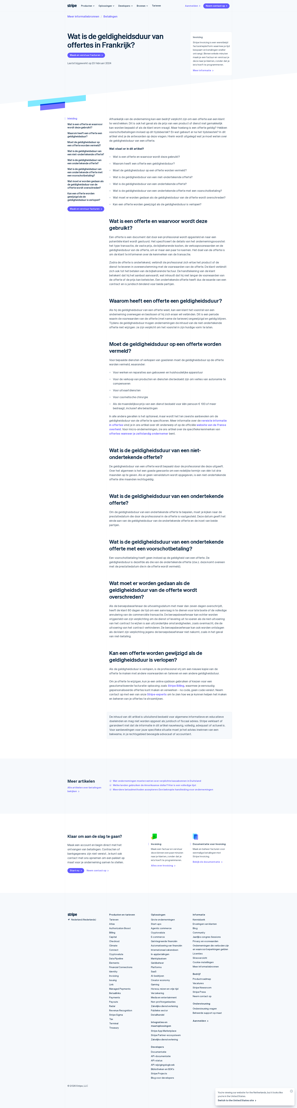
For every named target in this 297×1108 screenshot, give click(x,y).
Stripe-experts (157, 694)
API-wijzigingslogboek (163, 1064)
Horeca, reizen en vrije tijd (165, 988)
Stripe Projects (159, 1073)
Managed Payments (120, 988)
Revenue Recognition (120, 1010)
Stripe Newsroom (202, 987)
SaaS (153, 971)
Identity (113, 971)
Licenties (198, 953)
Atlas (112, 923)
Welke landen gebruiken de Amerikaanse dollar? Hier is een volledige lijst (154, 785)
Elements (114, 962)
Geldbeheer (157, 962)
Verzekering (157, 993)
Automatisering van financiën (166, 945)
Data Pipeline (116, 958)
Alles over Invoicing (162, 865)
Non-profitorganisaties (163, 1001)
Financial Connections (120, 967)
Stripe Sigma (116, 1014)
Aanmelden (191, 5)
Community (199, 932)
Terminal (113, 1023)
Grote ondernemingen (163, 919)
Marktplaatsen (159, 958)
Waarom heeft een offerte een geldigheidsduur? (84, 134)
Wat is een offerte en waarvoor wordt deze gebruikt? (85, 126)
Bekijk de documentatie (206, 861)
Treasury (114, 1027)
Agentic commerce (161, 928)
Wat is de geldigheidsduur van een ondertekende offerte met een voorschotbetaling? (85, 172)
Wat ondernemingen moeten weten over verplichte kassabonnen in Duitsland (157, 780)
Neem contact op (215, 5)
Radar (112, 1006)
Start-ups (156, 923)
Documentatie (158, 1051)
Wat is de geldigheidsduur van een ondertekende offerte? (84, 161)
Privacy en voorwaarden (205, 941)
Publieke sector (159, 1010)
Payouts (113, 1001)
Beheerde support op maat (207, 1012)
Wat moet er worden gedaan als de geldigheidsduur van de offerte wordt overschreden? (85, 184)
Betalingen (110, 16)
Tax (111, 1019)
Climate (113, 945)
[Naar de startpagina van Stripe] (71, 915)
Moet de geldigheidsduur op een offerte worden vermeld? (84, 143)
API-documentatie (161, 1056)
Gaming (155, 984)
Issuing (113, 980)
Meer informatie (202, 70)
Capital (113, 936)
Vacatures (198, 983)
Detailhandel (157, 1014)
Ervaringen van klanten (205, 923)
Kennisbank (199, 919)
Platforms (156, 967)
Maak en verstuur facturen (85, 55)
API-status (156, 1060)
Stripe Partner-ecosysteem (166, 1035)
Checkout (114, 941)
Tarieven (156, 5)
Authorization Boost (120, 928)
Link (111, 984)
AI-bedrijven (157, 975)
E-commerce (158, 936)
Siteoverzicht (200, 957)
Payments (114, 997)
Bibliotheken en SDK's (162, 1069)
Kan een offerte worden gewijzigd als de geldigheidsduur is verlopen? (83, 196)
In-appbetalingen (160, 954)
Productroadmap (202, 978)
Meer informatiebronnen (83, 16)
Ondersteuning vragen (205, 1008)
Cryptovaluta (116, 954)
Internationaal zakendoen (164, 949)
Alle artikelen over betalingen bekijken (84, 789)
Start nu (75, 870)
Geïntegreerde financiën (164, 941)
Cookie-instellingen (203, 962)
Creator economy (160, 980)
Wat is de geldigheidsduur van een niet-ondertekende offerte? (85, 152)
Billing (112, 932)
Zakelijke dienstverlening (164, 1006)
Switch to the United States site (236, 1100)
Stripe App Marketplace (163, 1030)
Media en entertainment (164, 997)
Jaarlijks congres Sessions (207, 936)
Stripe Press (199, 991)
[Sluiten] (291, 1092)
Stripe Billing (176, 685)
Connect (113, 949)
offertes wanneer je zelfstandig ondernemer (138, 433)
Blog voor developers (162, 1077)
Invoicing (114, 975)
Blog (195, 928)
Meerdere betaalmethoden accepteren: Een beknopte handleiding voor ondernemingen (163, 789)
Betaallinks (115, 993)
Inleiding (72, 118)
